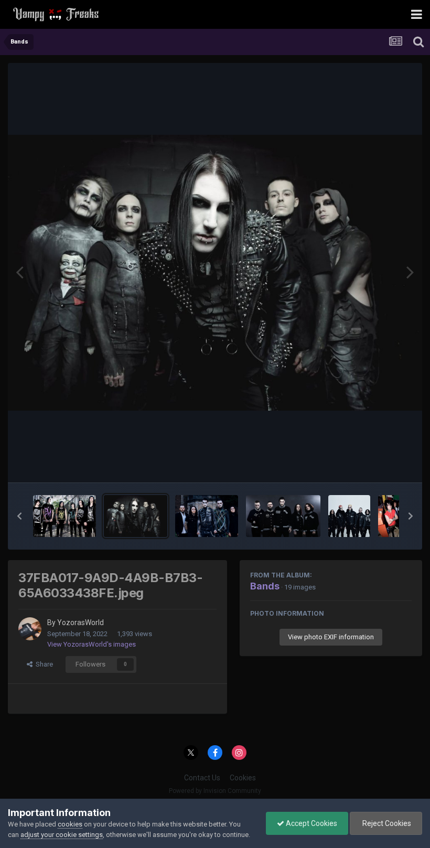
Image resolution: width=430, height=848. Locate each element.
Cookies (243, 778)
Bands (265, 586)
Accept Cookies (310, 823)
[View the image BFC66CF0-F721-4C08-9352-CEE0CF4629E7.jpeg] (349, 516)
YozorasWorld (80, 622)
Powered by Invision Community (215, 791)
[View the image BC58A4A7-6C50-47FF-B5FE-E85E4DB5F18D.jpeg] (64, 516)
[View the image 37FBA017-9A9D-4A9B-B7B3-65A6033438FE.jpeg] (135, 516)
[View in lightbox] (215, 273)
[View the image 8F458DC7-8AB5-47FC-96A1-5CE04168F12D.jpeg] (283, 516)
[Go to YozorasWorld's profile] (29, 628)
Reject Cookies (386, 823)
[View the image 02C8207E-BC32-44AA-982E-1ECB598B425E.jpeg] (206, 516)
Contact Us (202, 778)
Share (43, 664)
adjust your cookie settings (61, 835)
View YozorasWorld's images (91, 644)
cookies (70, 824)
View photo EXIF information (331, 637)
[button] (19, 516)
